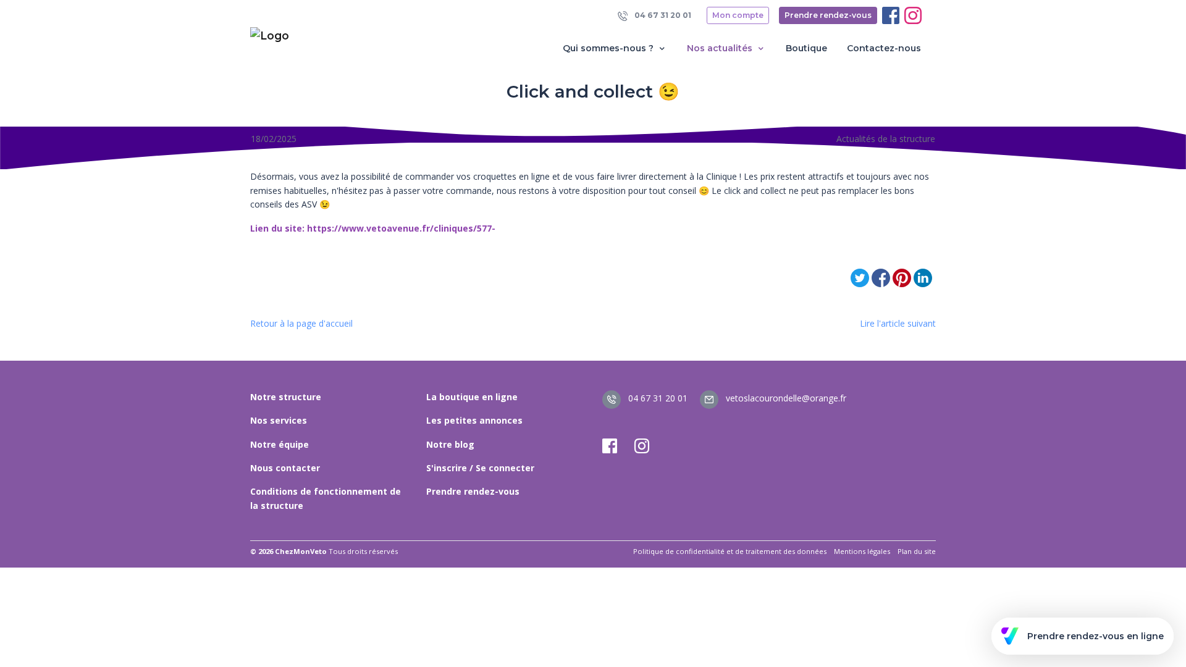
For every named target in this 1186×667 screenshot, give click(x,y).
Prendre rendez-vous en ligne (1095, 636)
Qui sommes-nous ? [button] (609, 48)
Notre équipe (279, 444)
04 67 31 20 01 (662, 15)
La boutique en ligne (472, 397)
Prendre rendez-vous (828, 15)
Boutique (806, 48)
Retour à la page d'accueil (301, 323)
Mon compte (737, 15)
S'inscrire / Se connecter (480, 468)
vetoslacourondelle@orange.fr (784, 398)
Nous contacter (285, 468)
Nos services (278, 420)
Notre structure (285, 397)
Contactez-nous (884, 48)
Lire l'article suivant (898, 323)
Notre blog (450, 444)
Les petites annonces (474, 420)
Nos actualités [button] (721, 48)
